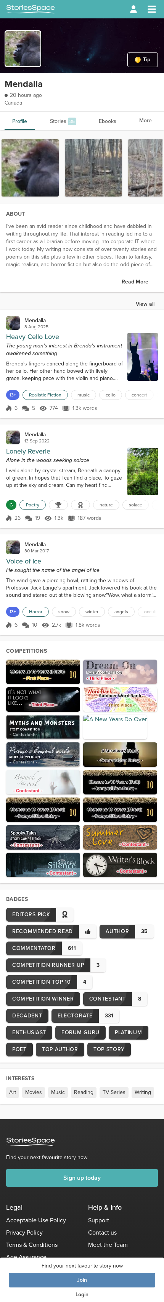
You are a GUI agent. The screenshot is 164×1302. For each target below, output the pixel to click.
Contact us (102, 1232)
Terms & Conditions (32, 1244)
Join (82, 1280)
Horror (35, 611)
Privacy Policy (24, 1232)
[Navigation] (152, 9)
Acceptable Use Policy (36, 1220)
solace (135, 504)
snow (63, 611)
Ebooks (107, 121)
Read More (135, 282)
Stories (62, 121)
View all (145, 304)
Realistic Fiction (45, 394)
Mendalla (35, 320)
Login (82, 1295)
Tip (146, 60)
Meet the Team (108, 1244)
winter (91, 611)
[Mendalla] (13, 323)
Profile (19, 121)
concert (139, 394)
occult (150, 611)
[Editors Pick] (80, 505)
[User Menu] (133, 9)
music (83, 394)
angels (121, 611)
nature (106, 504)
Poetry (32, 504)
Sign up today (82, 1177)
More (145, 120)
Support (98, 1220)
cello (111, 394)
